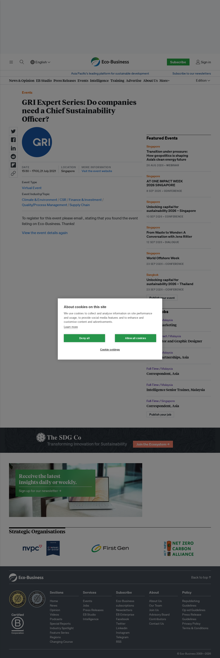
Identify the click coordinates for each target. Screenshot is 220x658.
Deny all (84, 338)
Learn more (71, 327)
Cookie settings (110, 349)
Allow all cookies (135, 338)
